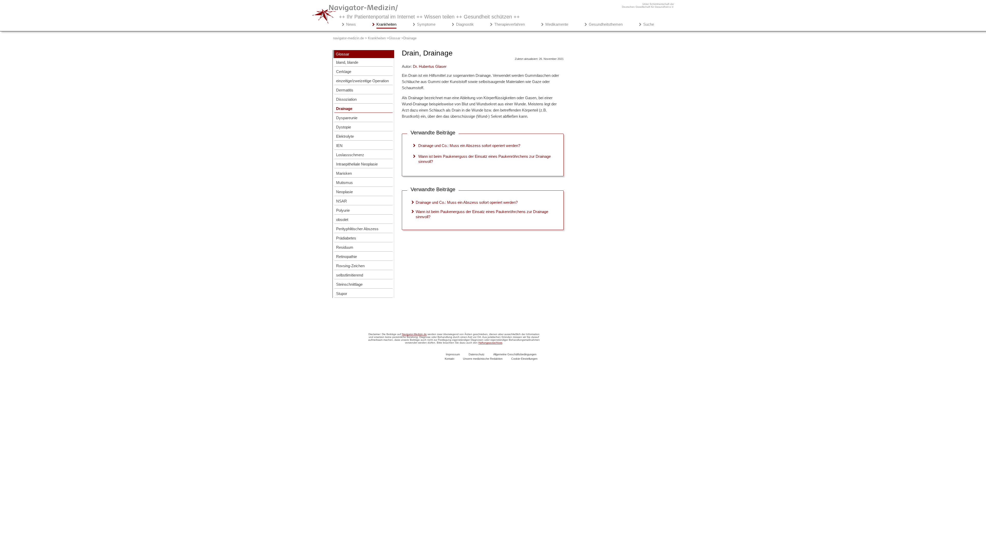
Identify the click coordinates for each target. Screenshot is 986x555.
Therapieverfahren (509, 24)
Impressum (453, 354)
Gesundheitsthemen (606, 24)
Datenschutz (477, 354)
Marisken (344, 173)
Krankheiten (386, 24)
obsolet (342, 219)
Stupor (341, 293)
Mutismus (344, 182)
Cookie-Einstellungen (524, 358)
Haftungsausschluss (490, 342)
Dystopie (343, 127)
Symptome (426, 24)
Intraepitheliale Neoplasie (357, 164)
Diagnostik (465, 24)
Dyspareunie (346, 118)
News (351, 24)
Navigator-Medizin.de (414, 334)
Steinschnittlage (349, 284)
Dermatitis (344, 90)
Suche (648, 24)
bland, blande (347, 62)
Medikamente (556, 24)
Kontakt (449, 358)
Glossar (342, 54)
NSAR (341, 201)
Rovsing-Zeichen (350, 266)
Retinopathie (346, 256)
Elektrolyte (345, 136)
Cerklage (343, 71)
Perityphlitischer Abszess (357, 229)
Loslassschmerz (350, 155)
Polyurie (343, 210)
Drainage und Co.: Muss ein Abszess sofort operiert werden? (469, 145)
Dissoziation (346, 99)
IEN (339, 145)
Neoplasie (344, 192)
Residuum (344, 247)
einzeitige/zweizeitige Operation (362, 81)
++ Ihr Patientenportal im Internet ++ (429, 17)
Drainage (344, 108)
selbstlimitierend (349, 275)
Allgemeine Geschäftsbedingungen (514, 354)
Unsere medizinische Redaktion (483, 358)
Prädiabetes (346, 238)
